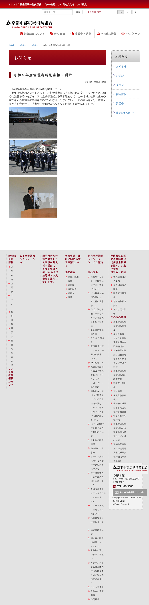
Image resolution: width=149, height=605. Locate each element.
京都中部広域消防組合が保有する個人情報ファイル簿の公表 (120, 432)
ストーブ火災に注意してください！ (97, 509)
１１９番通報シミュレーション (27, 259)
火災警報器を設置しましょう (97, 521)
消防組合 (70, 272)
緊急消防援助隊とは (97, 331)
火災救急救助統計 (120, 397)
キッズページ (133, 33)
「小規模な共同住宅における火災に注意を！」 (97, 299)
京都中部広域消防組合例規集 (120, 325)
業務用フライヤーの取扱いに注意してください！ (97, 282)
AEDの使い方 (97, 362)
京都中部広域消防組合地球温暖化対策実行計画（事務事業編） (120, 452)
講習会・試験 (83, 33)
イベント (121, 85)
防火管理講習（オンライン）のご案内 (96, 259)
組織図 (71, 284)
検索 (78, 12)
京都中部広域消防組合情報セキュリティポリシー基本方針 (120, 358)
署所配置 (72, 288)
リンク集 (11, 370)
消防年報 (117, 391)
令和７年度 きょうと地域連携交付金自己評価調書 (120, 340)
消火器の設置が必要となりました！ (97, 542)
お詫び (120, 75)
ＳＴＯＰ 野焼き (98, 339)
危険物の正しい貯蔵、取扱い (97, 554)
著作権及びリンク (11, 380)
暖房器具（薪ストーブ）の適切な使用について (97, 352)
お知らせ (23, 45)
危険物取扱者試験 (120, 303)
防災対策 (95, 599)
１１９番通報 (97, 587)
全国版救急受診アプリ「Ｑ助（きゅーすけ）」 (98, 495)
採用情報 (121, 94)
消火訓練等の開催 (120, 286)
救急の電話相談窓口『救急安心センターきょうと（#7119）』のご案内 (97, 376)
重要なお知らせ (125, 112)
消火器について (97, 531)
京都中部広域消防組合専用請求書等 (120, 374)
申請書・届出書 (120, 384)
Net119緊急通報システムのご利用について (98, 429)
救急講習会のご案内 (120, 278)
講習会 (120, 103)
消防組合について (34, 33)
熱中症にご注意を (97, 450)
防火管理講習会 (120, 295)
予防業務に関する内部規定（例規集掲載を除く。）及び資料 (118, 262)
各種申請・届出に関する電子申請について (73, 260)
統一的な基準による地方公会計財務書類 (120, 407)
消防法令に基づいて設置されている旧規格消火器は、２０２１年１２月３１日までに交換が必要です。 (97, 405)
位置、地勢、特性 (74, 278)
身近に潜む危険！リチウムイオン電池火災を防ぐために (97, 317)
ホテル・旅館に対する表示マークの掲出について (97, 462)
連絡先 (71, 293)
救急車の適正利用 (97, 593)
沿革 (70, 297)
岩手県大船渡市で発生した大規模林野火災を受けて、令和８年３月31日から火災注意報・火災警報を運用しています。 (51, 269)
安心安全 (59, 33)
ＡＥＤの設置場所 (97, 441)
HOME (12, 45)
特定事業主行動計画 (120, 417)
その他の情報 (108, 33)
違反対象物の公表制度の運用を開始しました (97, 478)
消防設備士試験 (120, 311)
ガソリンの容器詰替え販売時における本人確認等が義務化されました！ (97, 572)
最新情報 (11, 260)
